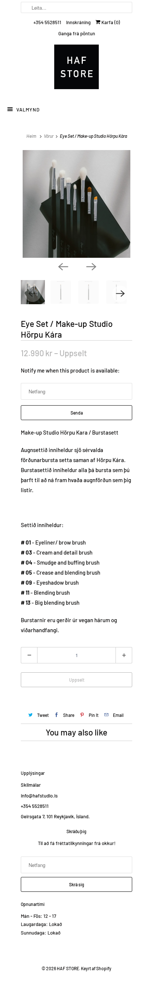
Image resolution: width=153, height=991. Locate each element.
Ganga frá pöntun (76, 33)
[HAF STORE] (76, 69)
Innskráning (78, 22)
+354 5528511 (47, 22)
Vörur (48, 136)
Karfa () (110, 22)
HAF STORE (68, 968)
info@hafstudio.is (39, 796)
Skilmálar (31, 785)
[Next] (90, 266)
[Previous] (62, 266)
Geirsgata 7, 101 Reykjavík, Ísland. (55, 816)
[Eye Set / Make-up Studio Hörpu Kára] (76, 204)
